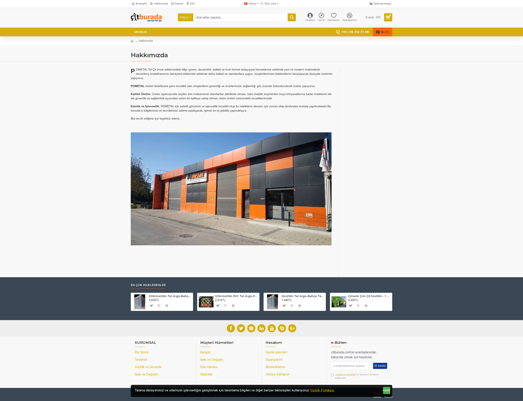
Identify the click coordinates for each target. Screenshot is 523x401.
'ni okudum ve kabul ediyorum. (356, 376)
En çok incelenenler (148, 285)
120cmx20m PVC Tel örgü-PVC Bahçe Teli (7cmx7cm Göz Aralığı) (236, 296)
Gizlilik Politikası (322, 390)
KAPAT (386, 390)
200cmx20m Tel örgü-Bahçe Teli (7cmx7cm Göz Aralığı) (170, 296)
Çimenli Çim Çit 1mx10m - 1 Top (369, 296)
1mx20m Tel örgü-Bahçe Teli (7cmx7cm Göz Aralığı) (303, 296)
